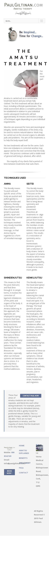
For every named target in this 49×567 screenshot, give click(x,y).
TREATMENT (24, 463)
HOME (21, 445)
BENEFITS (23, 458)
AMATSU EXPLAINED (24, 451)
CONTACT (23, 472)
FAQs (21, 468)
